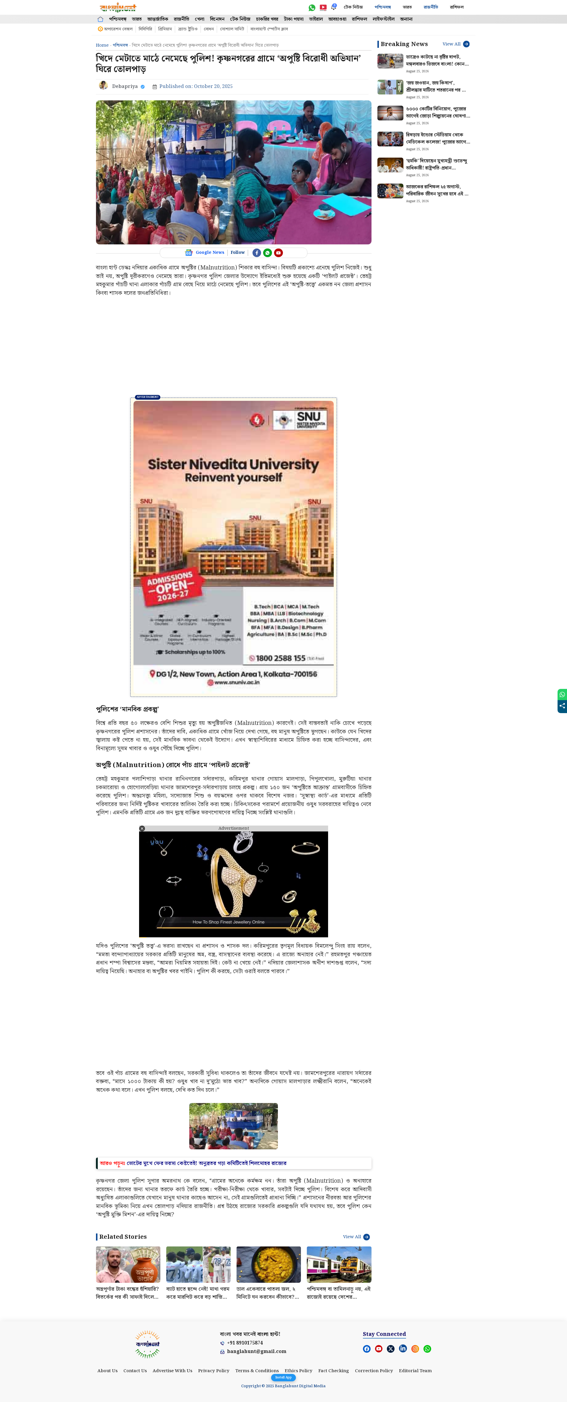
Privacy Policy (213, 1279)
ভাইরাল (316, 19)
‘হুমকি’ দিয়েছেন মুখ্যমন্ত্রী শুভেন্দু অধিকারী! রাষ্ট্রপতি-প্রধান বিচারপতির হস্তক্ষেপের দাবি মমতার (437, 168)
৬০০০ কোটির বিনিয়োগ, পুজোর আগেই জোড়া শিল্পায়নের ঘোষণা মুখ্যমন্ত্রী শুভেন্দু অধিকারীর (436, 116)
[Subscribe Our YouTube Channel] (278, 253)
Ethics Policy (298, 1279)
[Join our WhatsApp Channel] (267, 253)
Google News (210, 252)
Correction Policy (374, 1279)
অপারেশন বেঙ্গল (118, 29)
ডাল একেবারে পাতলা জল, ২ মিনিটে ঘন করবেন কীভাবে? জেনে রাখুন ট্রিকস (266, 1206)
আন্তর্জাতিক (157, 19)
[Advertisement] (234, 347)
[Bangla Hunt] (118, 7)
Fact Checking (333, 1279)
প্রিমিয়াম (165, 29)
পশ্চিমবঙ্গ (383, 7)
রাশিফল (457, 7)
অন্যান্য (406, 19)
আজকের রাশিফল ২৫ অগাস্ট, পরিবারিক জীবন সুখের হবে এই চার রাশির (438, 194)
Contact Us (135, 1279)
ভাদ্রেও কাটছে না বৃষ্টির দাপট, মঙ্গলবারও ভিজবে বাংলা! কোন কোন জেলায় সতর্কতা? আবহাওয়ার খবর (438, 67)
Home (102, 45)
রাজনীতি (431, 7)
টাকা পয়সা (294, 19)
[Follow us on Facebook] (256, 253)
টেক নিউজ (353, 7)
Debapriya (125, 86)
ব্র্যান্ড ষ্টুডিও (188, 29)
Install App (283, 1377)
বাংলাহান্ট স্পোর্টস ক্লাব (269, 29)
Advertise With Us (172, 1279)
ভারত (407, 7)
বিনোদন (217, 19)
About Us (107, 1279)
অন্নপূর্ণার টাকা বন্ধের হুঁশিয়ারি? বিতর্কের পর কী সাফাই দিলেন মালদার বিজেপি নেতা (127, 1206)
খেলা (199, 19)
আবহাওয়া (337, 19)
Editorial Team (415, 1279)
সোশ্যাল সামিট (232, 29)
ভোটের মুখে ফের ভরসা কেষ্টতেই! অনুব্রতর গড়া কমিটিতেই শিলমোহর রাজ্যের (206, 1072)
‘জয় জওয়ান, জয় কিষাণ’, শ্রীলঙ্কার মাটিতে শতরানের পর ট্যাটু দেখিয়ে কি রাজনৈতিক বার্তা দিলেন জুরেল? (438, 93)
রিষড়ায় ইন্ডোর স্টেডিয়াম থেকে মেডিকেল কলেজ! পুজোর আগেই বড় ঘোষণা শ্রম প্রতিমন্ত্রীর (437, 142)
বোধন (209, 29)
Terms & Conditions (257, 1279)
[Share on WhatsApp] (562, 694)
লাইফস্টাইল (384, 19)
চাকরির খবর (267, 19)
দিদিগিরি (145, 29)
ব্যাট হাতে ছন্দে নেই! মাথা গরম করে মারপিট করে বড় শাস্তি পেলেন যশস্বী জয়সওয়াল (197, 1206)
